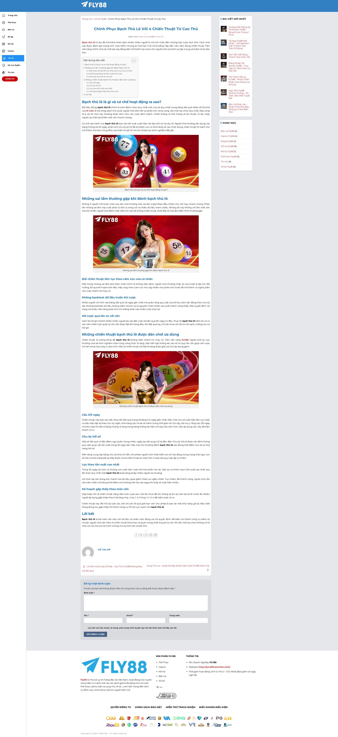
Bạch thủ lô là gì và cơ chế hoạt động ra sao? (105, 64)
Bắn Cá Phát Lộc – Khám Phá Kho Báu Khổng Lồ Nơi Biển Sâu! (239, 108)
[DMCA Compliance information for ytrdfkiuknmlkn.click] (166, 695)
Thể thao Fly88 (228, 156)
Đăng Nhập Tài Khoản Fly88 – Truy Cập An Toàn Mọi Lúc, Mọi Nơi (240, 67)
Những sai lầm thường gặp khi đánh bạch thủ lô (107, 68)
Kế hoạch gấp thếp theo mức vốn (104, 91)
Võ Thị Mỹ (159, 37)
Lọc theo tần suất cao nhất (100, 88)
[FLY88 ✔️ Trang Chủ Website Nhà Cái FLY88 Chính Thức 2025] (94, 4)
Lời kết (88, 94)
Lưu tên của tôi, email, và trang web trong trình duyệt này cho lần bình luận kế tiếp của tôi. (132, 628)
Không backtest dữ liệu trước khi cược (105, 74)
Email (129, 615)
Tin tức (224, 161)
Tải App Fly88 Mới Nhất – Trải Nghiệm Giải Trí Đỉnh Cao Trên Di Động (239, 45)
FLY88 (185, 340)
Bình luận (89, 593)
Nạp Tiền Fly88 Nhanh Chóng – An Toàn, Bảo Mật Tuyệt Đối (239, 94)
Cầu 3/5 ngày (94, 83)
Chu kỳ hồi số (95, 85)
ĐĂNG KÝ (10, 79)
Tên (86, 615)
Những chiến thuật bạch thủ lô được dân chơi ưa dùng (110, 80)
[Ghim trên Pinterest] (151, 535)
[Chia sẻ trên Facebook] (136, 535)
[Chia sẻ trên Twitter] (141, 535)
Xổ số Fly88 (100, 19)
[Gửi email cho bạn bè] (146, 535)
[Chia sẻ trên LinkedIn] (155, 535)
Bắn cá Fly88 (227, 131)
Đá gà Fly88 (227, 141)
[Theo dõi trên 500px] (161, 687)
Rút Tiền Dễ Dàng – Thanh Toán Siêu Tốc (239, 55)
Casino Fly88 (227, 136)
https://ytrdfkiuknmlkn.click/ (214, 667)
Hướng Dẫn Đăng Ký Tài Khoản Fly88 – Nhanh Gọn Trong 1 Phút (239, 31)
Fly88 (84, 680)
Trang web (174, 615)
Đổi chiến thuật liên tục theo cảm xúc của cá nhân (110, 71)
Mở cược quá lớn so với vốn (100, 76)
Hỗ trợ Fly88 (227, 146)
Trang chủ (87, 19)
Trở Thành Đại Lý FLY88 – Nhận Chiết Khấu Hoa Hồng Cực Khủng (239, 81)
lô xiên (90, 111)
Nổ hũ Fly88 (227, 151)
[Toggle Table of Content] (132, 60)
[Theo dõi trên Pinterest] (157, 687)
